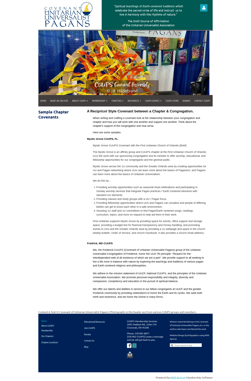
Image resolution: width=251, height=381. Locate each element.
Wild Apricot (178, 377)
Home (44, 320)
